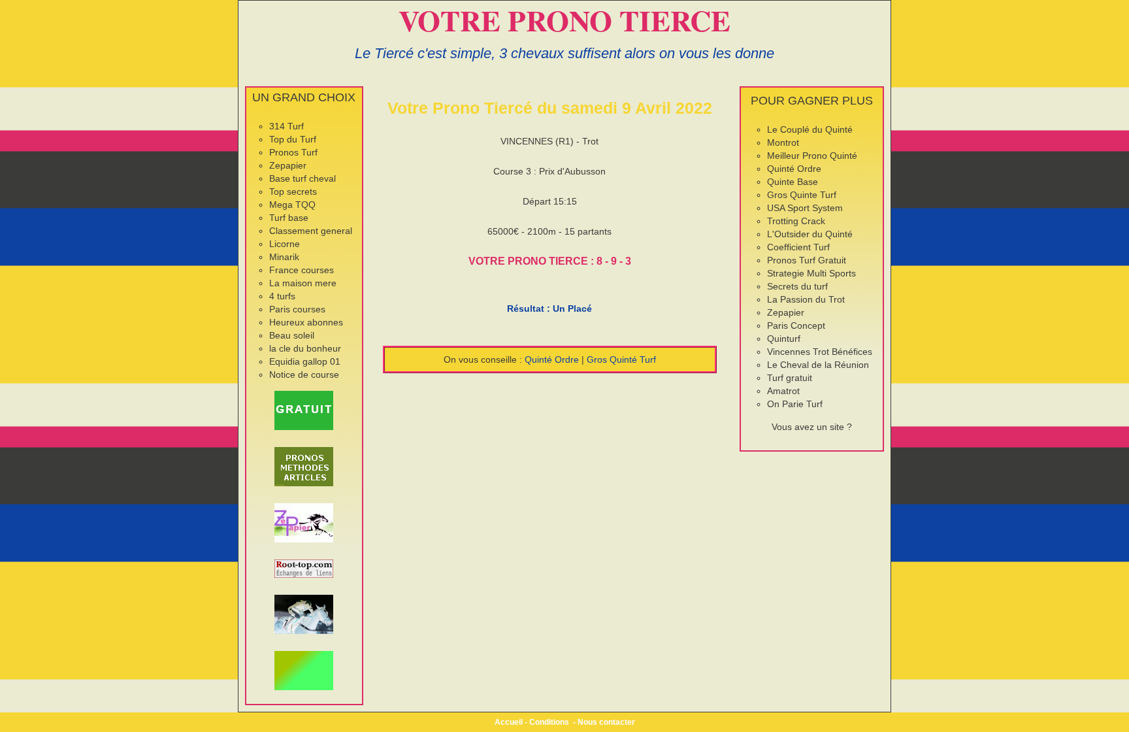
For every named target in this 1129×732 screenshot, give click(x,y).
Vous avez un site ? (812, 427)
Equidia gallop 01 (304, 361)
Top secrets (293, 191)
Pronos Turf (293, 152)
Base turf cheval (302, 178)
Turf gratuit (789, 378)
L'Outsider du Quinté (810, 234)
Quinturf (783, 338)
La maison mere (302, 283)
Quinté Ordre (552, 359)
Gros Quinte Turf (801, 195)
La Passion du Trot (806, 299)
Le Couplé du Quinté (810, 129)
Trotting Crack (796, 221)
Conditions (549, 722)
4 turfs (282, 296)
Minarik (284, 257)
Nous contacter (606, 722)
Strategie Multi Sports (811, 273)
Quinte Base (792, 181)
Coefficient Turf (798, 247)
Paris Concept (796, 325)
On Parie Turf (795, 404)
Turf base (288, 217)
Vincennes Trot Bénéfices (819, 351)
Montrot (783, 142)
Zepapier (287, 165)
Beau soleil (291, 335)
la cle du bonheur (305, 348)
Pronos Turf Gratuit (806, 260)
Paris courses (297, 309)
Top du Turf (292, 139)
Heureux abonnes (306, 322)
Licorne (284, 244)
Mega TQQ (292, 204)
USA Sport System (805, 208)
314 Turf (286, 126)
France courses (301, 270)
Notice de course (304, 374)
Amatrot (783, 391)
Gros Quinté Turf (621, 359)
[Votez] (304, 410)
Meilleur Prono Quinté (812, 155)
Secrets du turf (797, 286)
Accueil (509, 722)
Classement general (310, 230)
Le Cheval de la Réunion (818, 364)
